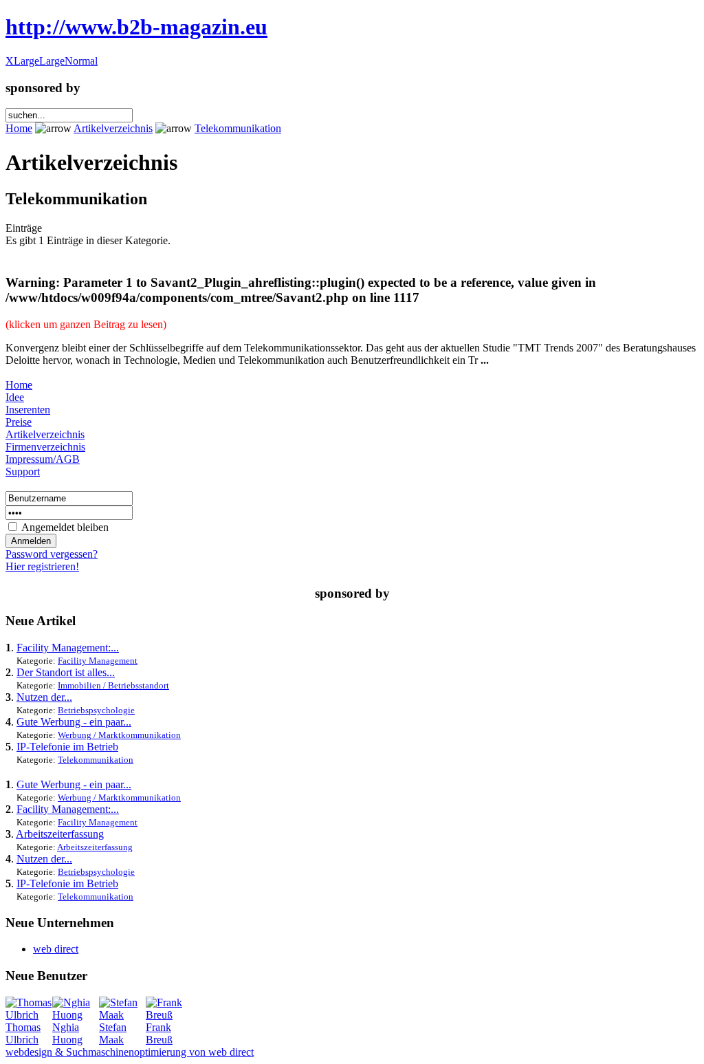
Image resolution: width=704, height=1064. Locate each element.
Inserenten (28, 409)
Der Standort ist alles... (65, 672)
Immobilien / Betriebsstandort (113, 685)
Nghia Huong (67, 1033)
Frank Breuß (159, 1033)
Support (23, 471)
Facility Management (98, 660)
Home (19, 128)
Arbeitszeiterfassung (60, 834)
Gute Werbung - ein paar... (73, 722)
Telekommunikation (238, 128)
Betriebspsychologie (96, 710)
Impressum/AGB (43, 459)
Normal (81, 61)
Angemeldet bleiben (65, 527)
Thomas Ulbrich (23, 1033)
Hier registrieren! (42, 566)
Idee (15, 397)
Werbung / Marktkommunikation (119, 735)
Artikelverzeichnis (113, 128)
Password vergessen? (52, 554)
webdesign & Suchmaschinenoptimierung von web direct (130, 1052)
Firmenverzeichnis (45, 447)
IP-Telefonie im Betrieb (67, 746)
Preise (19, 422)
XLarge (22, 61)
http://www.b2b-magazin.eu (136, 26)
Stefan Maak (112, 1033)
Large (52, 61)
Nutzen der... (44, 697)
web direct (55, 949)
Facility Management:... (67, 647)
